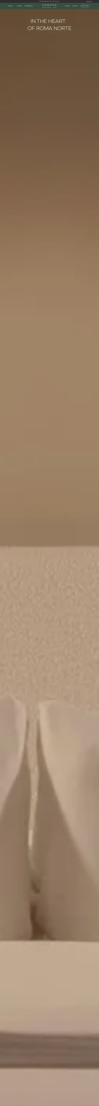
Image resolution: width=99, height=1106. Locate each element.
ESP (91, 1)
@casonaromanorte (54, 1)
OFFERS (19, 6)
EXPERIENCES (28, 6)
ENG (88, 1)
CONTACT (75, 6)
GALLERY (67, 6)
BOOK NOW (85, 6)
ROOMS (10, 6)
